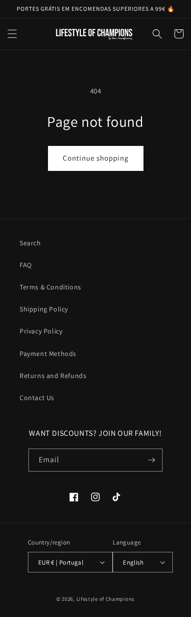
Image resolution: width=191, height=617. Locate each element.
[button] (12, 34)
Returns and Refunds (53, 375)
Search (30, 242)
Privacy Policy (41, 331)
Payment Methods (48, 353)
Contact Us (37, 397)
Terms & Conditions (50, 287)
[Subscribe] (151, 460)
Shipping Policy (44, 309)
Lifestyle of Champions (105, 598)
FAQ (26, 265)
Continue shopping (96, 158)
